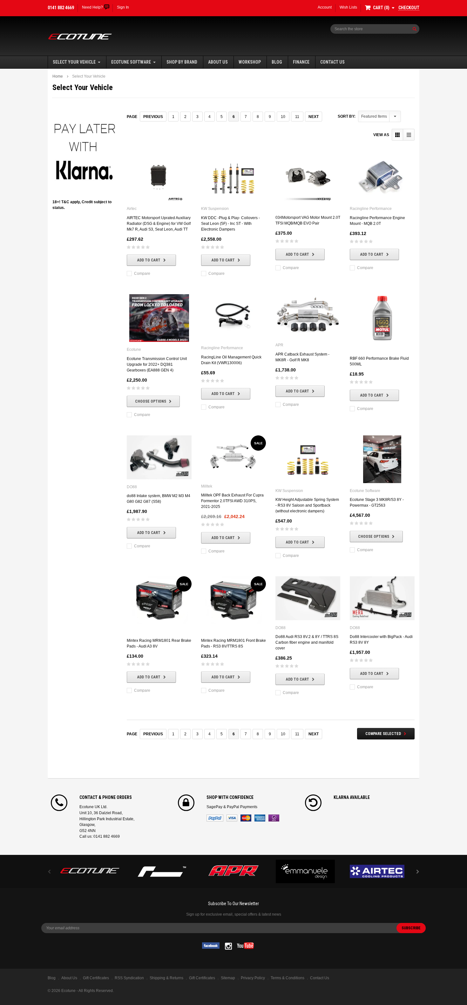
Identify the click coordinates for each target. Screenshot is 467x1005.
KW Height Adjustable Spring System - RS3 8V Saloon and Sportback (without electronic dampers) (307, 505)
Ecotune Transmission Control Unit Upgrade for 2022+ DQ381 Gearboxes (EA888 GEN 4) (157, 364)
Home (57, 76)
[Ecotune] (90, 870)
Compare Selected (383, 733)
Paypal (214, 817)
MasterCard (245, 817)
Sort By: (346, 116)
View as (381, 135)
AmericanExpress (259, 817)
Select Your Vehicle (74, 62)
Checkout (408, 7)
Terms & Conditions (287, 978)
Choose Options (150, 401)
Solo (273, 817)
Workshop (250, 62)
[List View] (408, 134)
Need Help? (92, 7)
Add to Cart (148, 260)
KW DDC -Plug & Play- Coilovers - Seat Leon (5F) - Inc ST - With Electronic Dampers (230, 224)
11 (297, 116)
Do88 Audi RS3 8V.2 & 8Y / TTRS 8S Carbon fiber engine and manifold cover (306, 642)
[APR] (233, 871)
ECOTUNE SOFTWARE (131, 62)
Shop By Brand (181, 62)
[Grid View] (397, 134)
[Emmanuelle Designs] (305, 871)
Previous (153, 116)
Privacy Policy (253, 978)
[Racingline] (162, 871)
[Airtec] (377, 871)
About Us (218, 62)
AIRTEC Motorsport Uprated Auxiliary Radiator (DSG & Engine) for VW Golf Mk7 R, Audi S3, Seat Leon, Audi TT (159, 224)
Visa (232, 817)
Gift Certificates (202, 978)
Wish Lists (348, 7)
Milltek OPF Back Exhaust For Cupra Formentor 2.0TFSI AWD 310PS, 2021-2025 (232, 501)
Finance (301, 62)
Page (132, 116)
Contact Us (332, 62)
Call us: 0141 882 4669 (99, 836)
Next (313, 116)
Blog (277, 62)
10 (283, 116)
